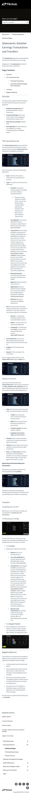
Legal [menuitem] (4, 774)
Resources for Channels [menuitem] (10, 770)
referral (21, 301)
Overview (9, 74)
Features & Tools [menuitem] (10, 755)
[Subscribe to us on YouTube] (27, 787)
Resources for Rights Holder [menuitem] (11, 766)
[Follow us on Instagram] (27, 784)
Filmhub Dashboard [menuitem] (8, 745)
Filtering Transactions (17, 81)
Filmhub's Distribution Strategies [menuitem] (13, 759)
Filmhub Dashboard (18, 34)
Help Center (5, 34)
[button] (27, 741)
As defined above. (20, 435)
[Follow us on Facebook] (20, 784)
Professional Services (17, 296)
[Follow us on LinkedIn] (16, 784)
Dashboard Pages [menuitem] (10, 748)
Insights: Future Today (7, 736)
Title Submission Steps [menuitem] (11, 752)
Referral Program (6, 725)
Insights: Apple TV (6, 716)
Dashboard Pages (7, 38)
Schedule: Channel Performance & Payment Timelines (13, 730)
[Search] (27, 22)
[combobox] (14, 22)
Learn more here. (15, 227)
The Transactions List (12, 77)
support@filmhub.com (17, 335)
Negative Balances (11, 92)
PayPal (15, 329)
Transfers (9, 89)
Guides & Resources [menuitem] (8, 763)
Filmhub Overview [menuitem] (8, 741)
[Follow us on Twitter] (23, 784)
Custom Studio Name (7, 721)
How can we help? (9, 18)
